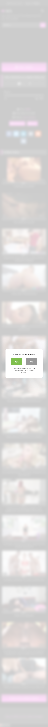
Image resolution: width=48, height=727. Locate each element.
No (31, 362)
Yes (17, 362)
